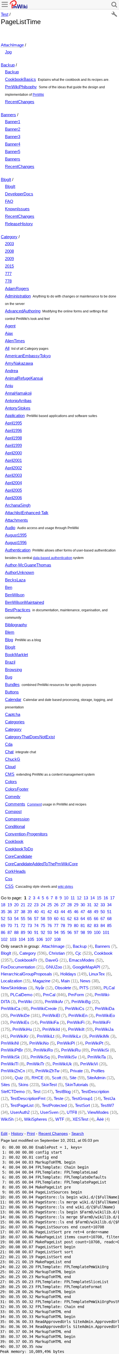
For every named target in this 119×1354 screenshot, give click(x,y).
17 (112, 897)
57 (36, 918)
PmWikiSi (100, 1050)
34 (109, 904)
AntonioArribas (18, 400)
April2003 (13, 475)
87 (9, 932)
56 (29, 918)
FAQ (9, 201)
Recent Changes (53, 1134)
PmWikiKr (19, 1036)
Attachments (16, 520)
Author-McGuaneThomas (28, 565)
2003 (9, 243)
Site (72, 1077)
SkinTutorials (76, 1084)
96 (69, 932)
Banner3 (12, 136)
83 (96, 925)
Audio (10, 527)
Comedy (12, 796)
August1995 (16, 535)
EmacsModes (81, 960)
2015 (9, 266)
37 (16, 911)
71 (16, 925)
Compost (13, 811)
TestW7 (107, 1105)
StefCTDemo (13, 1091)
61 (63, 918)
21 (23, 904)
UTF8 (72, 1112)
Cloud (10, 766)
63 (76, 918)
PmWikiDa (104, 1008)
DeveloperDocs (19, 193)
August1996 (16, 542)
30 (83, 904)
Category (9, 236)
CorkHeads (15, 871)
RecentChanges (19, 101)
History (17, 1134)
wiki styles (65, 887)
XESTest (80, 1119)
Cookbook (14, 841)
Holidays (68, 974)
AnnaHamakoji (18, 393)
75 (43, 925)
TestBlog (63, 1091)
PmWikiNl (10, 1043)
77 (56, 925)
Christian (57, 953)
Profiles (98, 1070)
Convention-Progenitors (26, 834)
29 (76, 904)
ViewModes (98, 1112)
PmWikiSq (40, 1057)
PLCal (109, 987)
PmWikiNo (39, 1043)
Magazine (41, 980)
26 (56, 904)
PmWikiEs (19, 1022)
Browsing (13, 669)
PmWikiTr (35, 1064)
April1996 (13, 430)
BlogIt (6, 179)
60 (56, 918)
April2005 (13, 490)
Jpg (8, 52)
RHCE (37, 1077)
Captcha (12, 714)
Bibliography (16, 624)
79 (69, 925)
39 (29, 911)
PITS (84, 987)
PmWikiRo (43, 1050)
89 (23, 932)
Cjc (78, 953)
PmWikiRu (71, 1050)
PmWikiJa (104, 1029)
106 (39, 939)
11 (73, 897)
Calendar (13, 699)
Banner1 (12, 121)
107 (48, 939)
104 (22, 939)
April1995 (13, 423)
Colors (11, 781)
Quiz (19, 1077)
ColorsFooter (17, 789)
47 (83, 911)
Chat (9, 751)
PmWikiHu (22, 1029)
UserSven (49, 1112)
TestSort (82, 1105)
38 (23, 911)
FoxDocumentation (18, 967)
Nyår (39, 987)
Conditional (15, 826)
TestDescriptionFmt (27, 1098)
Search (77, 1134)
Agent (10, 325)
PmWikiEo (105, 1015)
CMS (9, 774)
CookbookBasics (20, 79)
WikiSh (7, 1119)
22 (29, 904)
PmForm (76, 994)
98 (83, 932)
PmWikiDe (20, 1015)
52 (3, 918)
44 (63, 911)
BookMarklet (16, 654)
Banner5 (12, 151)
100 (97, 932)
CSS (9, 886)
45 (69, 911)
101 (106, 932)
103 (13, 939)
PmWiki (38, 95)
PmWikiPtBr (12, 1050)
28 (69, 904)
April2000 (13, 453)
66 (96, 918)
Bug (8, 677)
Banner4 (12, 144)
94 (56, 932)
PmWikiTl (9, 1064)
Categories (15, 721)
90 (29, 932)
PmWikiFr (102, 1022)
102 (4, 939)
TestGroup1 (82, 1098)
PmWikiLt (45, 1036)
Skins (23, 1084)
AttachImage (12, 45)
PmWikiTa (96, 1057)
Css (8, 878)
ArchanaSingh (17, 505)
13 (86, 897)
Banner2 (12, 129)
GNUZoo (54, 967)
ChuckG (12, 759)
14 (92, 897)
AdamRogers (17, 288)
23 (36, 904)
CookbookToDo (19, 848)
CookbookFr (26, 960)
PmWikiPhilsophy (21, 86)
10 (66, 897)
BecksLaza (15, 580)
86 (3, 932)
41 (43, 911)
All (7, 348)
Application (15, 415)
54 (16, 918)
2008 (9, 251)
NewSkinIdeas (14, 987)
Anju (9, 385)
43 (56, 911)
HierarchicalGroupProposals (26, 974)
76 (49, 925)
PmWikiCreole (44, 1008)
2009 (9, 258)
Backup (8, 65)
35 (3, 911)
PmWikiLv (72, 1036)
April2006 (13, 497)
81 (83, 925)
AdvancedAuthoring (22, 311)
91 (36, 932)
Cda (8, 744)
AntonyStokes (17, 408)
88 (16, 932)
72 (23, 925)
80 (76, 925)
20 (16, 904)
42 (49, 911)
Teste (58, 1098)
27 (63, 904)
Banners (8, 114)
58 (43, 918)
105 (30, 939)
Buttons (12, 692)
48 (89, 911)
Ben (8, 587)
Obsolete (63, 987)
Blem (9, 632)
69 (3, 925)
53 (9, 918)
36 (9, 911)
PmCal (49, 994)
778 (8, 281)
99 (89, 932)
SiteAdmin (96, 1077)
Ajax (9, 333)
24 (43, 904)
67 (102, 918)
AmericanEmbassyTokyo (28, 355)
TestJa (109, 1098)
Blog (9, 639)
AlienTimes (15, 340)
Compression (17, 819)
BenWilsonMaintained (24, 602)
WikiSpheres (35, 1119)
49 (96, 911)
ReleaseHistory (19, 223)
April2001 (13, 460)
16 (106, 897)
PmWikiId (51, 1029)
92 (43, 932)
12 (79, 897)
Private (76, 1070)
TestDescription (95, 1091)
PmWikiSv (67, 1057)
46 (76, 911)
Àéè (100, 1119)
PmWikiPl (66, 1043)
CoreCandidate (18, 856)
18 (3, 904)
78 (63, 925)
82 (89, 925)
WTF (59, 1119)
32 (96, 904)
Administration (18, 296)
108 (57, 939)
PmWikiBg (80, 1001)
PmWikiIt (76, 1029)
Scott (56, 1077)
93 (49, 932)
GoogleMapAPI (86, 967)
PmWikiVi (89, 1064)
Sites (5, 1084)
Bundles (12, 684)
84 (102, 925)
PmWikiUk (62, 1064)
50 (102, 911)
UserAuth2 (20, 1112)
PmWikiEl (51, 1015)
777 (8, 273)
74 (36, 925)
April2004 (13, 482)
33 (102, 904)
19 (9, 904)
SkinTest (49, 1084)
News (85, 980)
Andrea (11, 370)
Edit (4, 1134)
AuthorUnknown (19, 572)
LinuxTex (97, 974)
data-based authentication (52, 558)
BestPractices (17, 609)
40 (36, 911)
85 (109, 925)
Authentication (17, 550)
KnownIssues (17, 208)
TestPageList (21, 1105)
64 (83, 918)
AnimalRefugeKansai (24, 378)
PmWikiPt (94, 1043)
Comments (15, 804)
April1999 (13, 445)
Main (65, 980)
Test (4, 14)
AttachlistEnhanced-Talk (26, 512)
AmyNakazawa (19, 363)
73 (29, 925)
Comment (34, 804)
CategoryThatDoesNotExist (30, 736)
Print (31, 1134)
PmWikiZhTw (47, 1070)
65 (89, 918)
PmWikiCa (10, 1008)
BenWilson (14, 594)
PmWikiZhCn (13, 1070)
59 (49, 918)
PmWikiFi (75, 1022)
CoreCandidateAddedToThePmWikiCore (41, 863)
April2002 (13, 467)
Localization (11, 980)
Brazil (10, 662)
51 (109, 911)
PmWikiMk (99, 1036)
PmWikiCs (74, 1008)
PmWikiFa (49, 1022)
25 (49, 904)
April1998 (13, 438)
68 (109, 918)
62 (69, 918)
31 (89, 904)
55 (23, 918)
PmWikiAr (54, 1001)
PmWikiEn (77, 1015)
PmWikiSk (10, 1057)
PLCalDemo (21, 994)
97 (76, 932)
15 (99, 897)
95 (63, 932)
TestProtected (54, 1105)
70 (9, 925)
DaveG (51, 960)
